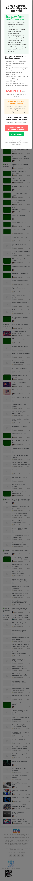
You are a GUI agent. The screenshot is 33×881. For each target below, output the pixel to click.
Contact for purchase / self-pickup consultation (16, 128)
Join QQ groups (16, 134)
